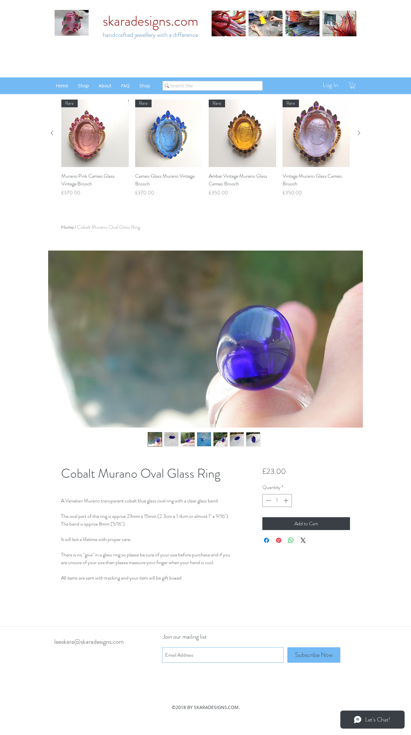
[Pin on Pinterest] (279, 540)
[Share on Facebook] (266, 540)
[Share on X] (303, 540)
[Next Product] (359, 133)
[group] (205, 148)
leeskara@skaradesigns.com (89, 641)
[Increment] (286, 500)
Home (67, 227)
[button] (352, 85)
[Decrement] (267, 500)
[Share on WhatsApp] (291, 540)
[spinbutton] (277, 500)
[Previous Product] (52, 133)
